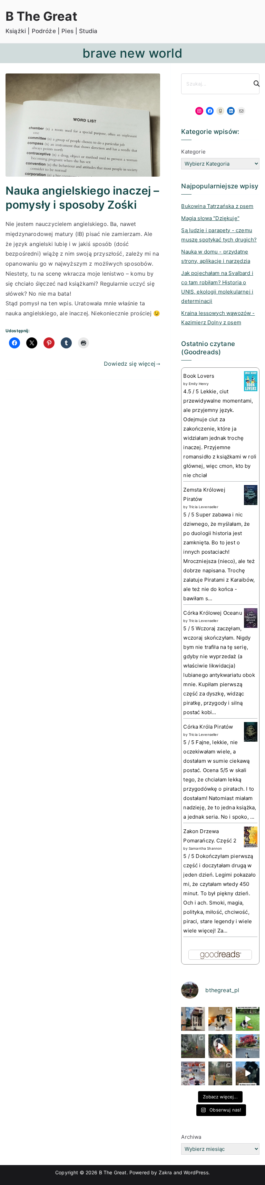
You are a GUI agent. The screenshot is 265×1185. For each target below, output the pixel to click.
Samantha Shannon (205, 848)
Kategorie (193, 151)
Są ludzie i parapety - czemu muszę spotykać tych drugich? (218, 235)
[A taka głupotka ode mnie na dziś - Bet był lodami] (220, 1046)
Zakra (165, 1172)
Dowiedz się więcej (129, 363)
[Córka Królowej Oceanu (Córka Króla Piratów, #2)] (250, 617)
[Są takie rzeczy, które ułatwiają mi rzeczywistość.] (193, 1073)
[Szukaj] (253, 83)
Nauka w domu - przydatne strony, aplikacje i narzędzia (215, 256)
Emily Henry (199, 384)
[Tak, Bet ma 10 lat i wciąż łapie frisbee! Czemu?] (247, 1019)
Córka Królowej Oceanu (212, 613)
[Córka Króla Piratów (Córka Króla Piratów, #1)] (250, 731)
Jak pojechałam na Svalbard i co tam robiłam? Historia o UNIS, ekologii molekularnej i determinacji (217, 287)
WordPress (196, 1172)
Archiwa (191, 1137)
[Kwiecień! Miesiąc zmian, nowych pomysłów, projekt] (247, 1046)
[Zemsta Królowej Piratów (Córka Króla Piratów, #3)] (250, 494)
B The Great (41, 16)
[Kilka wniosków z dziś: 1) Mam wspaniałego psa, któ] (247, 1073)
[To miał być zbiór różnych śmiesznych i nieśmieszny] (220, 1073)
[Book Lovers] (250, 380)
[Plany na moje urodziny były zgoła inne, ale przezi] (193, 1019)
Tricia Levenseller (203, 507)
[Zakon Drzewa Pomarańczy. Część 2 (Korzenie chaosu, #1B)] (250, 836)
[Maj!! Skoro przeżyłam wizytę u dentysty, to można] (220, 1019)
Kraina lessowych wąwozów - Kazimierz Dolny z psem (218, 318)
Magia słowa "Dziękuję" (210, 218)
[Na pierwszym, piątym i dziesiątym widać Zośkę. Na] (193, 1046)
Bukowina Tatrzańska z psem (217, 206)
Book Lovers (198, 376)
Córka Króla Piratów (208, 726)
